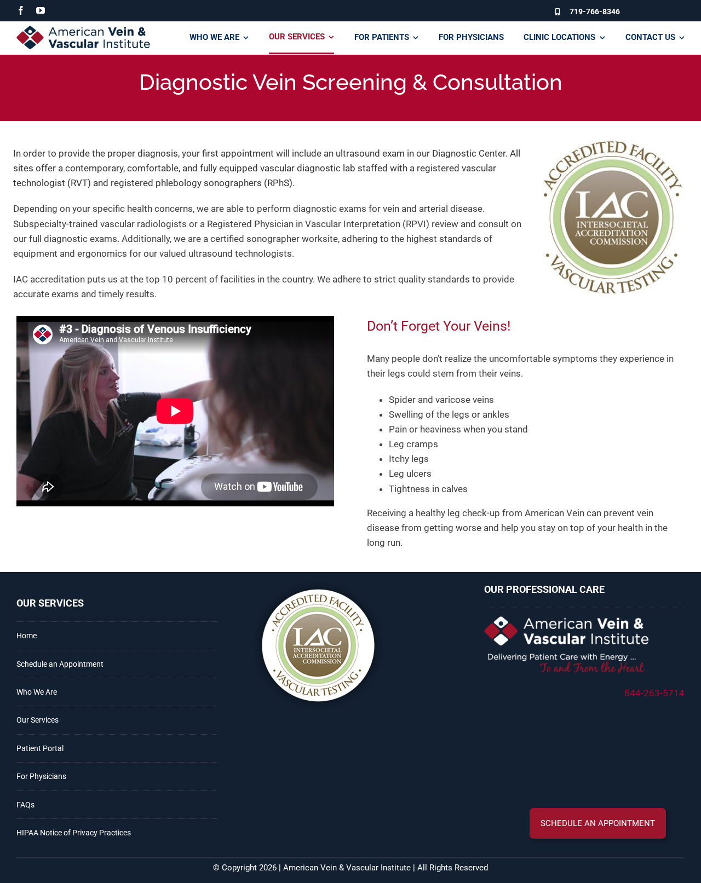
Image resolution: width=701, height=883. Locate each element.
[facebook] (20, 10)
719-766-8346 (595, 11)
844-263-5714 (654, 693)
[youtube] (40, 10)
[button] (598, 823)
